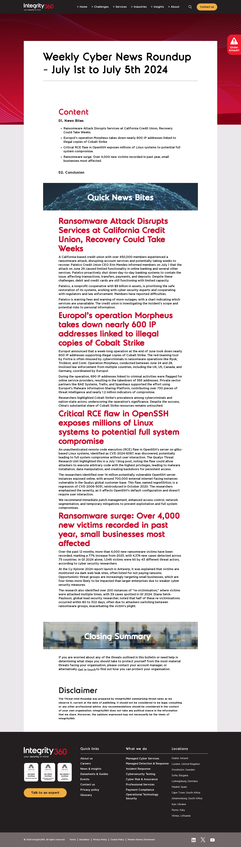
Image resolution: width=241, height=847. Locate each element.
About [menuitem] (175, 7)
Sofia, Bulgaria (180, 775)
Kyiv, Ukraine (179, 804)
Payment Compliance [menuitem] (140, 790)
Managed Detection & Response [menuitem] (147, 763)
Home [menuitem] (83, 7)
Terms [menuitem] (73, 840)
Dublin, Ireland (180, 758)
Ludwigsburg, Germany (185, 781)
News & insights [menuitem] (90, 769)
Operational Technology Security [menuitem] (142, 796)
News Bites (74, 121)
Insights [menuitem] (159, 7)
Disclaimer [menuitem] (84, 840)
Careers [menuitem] (85, 763)
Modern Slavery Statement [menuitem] (141, 840)
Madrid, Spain (179, 787)
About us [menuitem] (86, 758)
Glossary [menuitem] (86, 795)
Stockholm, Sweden (183, 770)
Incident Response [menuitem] (138, 769)
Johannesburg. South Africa (187, 798)
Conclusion (74, 172)
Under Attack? (234, 49)
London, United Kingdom (186, 764)
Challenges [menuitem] (101, 7)
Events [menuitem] (84, 779)
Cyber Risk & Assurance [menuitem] (142, 779)
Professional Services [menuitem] (140, 784)
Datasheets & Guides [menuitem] (94, 774)
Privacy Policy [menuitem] (100, 840)
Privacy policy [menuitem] (89, 790)
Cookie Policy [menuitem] (117, 840)
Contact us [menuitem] (87, 784)
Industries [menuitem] (140, 7)
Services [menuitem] (121, 7)
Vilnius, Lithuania (181, 816)
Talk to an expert (45, 792)
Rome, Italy (178, 810)
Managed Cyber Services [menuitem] (142, 758)
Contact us (207, 7)
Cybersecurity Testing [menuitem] (140, 774)
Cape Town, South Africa (186, 792)
